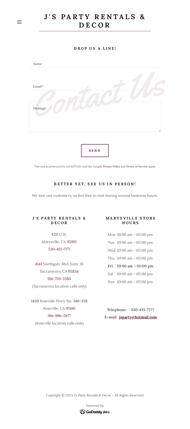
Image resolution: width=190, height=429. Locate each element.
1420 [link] (35, 301)
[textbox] (95, 62)
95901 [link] (72, 241)
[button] (27, 22)
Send (95, 150)
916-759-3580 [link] (59, 278)
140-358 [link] (80, 301)
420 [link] (54, 234)
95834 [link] (73, 271)
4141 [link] (38, 264)
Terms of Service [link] (137, 166)
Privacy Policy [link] (111, 166)
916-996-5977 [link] (59, 315)
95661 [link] (71, 308)
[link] (95, 26)
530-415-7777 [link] (59, 249)
